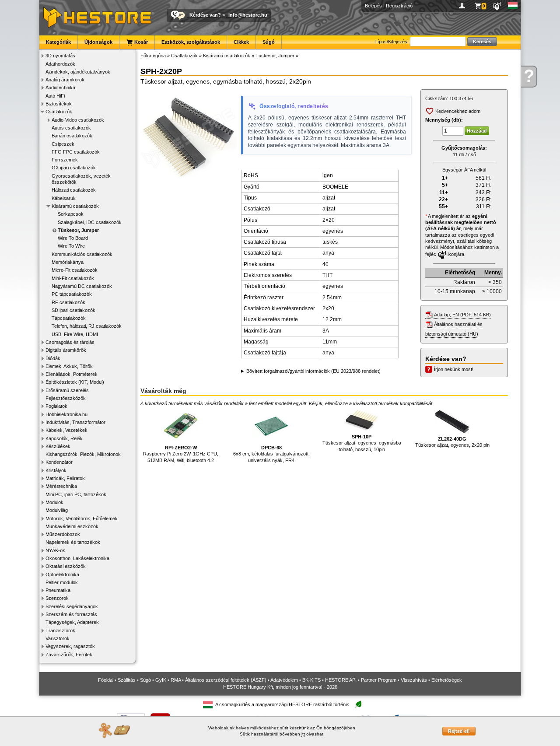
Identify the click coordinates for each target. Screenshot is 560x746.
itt (303, 734)
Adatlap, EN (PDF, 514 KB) (462, 314)
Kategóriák (58, 42)
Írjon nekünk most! (453, 369)
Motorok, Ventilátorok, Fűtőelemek (82, 518)
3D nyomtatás (60, 55)
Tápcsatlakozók (69, 318)
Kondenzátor (59, 462)
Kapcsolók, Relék (64, 438)
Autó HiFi (55, 95)
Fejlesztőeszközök (66, 398)
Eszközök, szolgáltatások (190, 42)
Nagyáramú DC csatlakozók (82, 286)
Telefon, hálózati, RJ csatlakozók (87, 326)
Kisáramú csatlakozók (75, 206)
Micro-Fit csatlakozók (75, 270)
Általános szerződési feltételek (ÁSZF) (225, 680)
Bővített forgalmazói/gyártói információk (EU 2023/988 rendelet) (313, 371)
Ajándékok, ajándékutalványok (78, 71)
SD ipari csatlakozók (73, 310)
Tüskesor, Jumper (78, 230)
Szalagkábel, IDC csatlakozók (90, 222)
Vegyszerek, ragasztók (70, 646)
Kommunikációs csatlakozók (82, 254)
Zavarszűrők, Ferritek (69, 654)
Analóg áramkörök (65, 79)
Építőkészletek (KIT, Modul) (75, 382)
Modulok (54, 502)
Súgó (268, 42)
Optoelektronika (62, 574)
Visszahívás (414, 680)
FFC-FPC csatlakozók (76, 151)
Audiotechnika (60, 87)
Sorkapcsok (71, 214)
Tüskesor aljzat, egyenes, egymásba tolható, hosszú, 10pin (361, 443)
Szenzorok (57, 598)
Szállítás (127, 680)
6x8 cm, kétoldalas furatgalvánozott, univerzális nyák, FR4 (271, 454)
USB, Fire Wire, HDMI (75, 334)
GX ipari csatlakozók (74, 167)
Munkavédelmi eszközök (72, 526)
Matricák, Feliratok (65, 478)
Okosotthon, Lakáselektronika (77, 558)
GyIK (160, 680)
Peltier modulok (62, 582)
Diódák (53, 358)
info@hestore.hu (247, 15)
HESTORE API (341, 680)
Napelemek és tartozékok (73, 542)
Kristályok (56, 470)
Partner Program (378, 680)
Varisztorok (58, 638)
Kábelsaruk (64, 198)
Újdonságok (98, 42)
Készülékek (58, 446)
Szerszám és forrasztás (71, 614)
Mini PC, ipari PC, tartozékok (76, 494)
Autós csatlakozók (71, 127)
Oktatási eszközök (66, 566)
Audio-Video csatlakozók (78, 120)
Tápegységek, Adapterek (72, 622)
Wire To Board (73, 238)
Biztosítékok (59, 103)
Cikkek (241, 42)
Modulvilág (57, 510)
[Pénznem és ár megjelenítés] (497, 6)
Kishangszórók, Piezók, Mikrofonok (83, 454)
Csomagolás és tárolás (70, 342)
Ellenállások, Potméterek (72, 374)
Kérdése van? (205, 15)
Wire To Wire (71, 246)
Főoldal (105, 680)
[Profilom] (463, 6)
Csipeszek (63, 144)
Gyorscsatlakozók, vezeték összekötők (81, 179)
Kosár (140, 42)
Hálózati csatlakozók (74, 190)
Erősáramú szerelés (67, 390)
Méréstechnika (61, 486)
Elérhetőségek (446, 680)
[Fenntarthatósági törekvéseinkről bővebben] (358, 704)
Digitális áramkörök (66, 350)
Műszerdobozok (63, 534)
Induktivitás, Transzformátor (75, 422)
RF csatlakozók (68, 302)
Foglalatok (56, 406)
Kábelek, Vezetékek (67, 430)
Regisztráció (399, 5)
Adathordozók (60, 64)
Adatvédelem (284, 680)
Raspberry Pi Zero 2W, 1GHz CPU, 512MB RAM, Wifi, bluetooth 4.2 (180, 454)
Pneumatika (58, 590)
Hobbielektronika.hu (67, 414)
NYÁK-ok (55, 550)
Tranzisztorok (60, 630)
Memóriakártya (68, 262)
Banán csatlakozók (72, 135)
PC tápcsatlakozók (72, 294)
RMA (176, 680)
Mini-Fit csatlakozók (73, 278)
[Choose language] (513, 6)
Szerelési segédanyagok (72, 606)
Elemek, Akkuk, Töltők (69, 366)
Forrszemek (65, 159)
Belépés (373, 5)
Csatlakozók (59, 111)
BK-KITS (311, 680)
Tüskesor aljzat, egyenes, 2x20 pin (452, 442)
